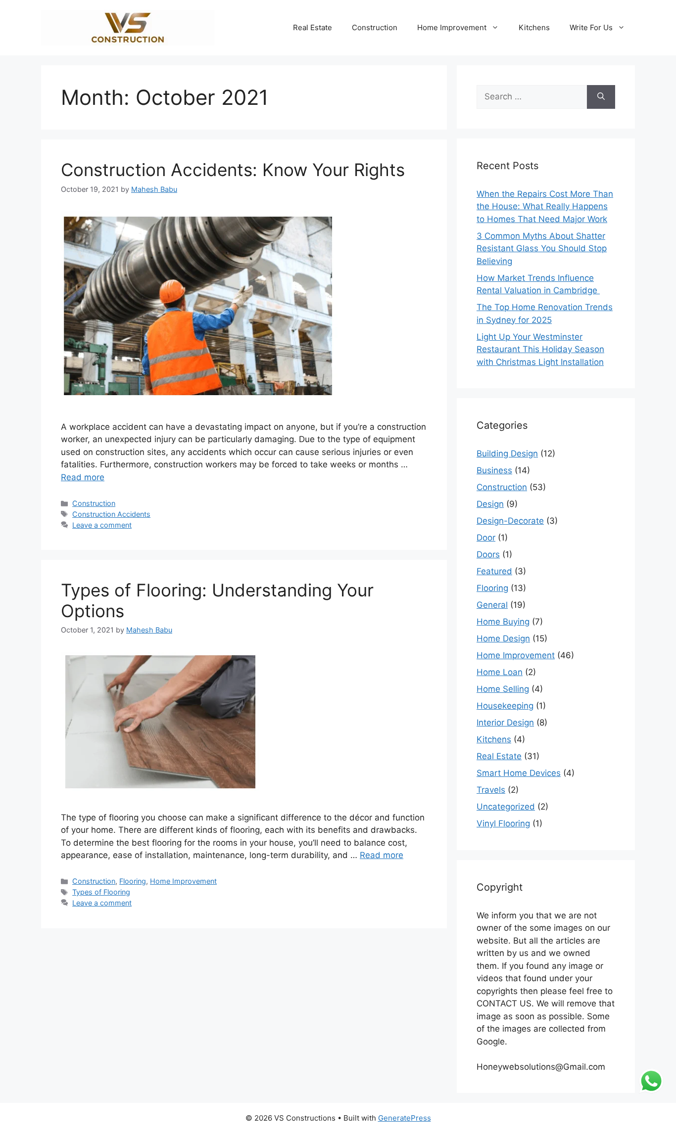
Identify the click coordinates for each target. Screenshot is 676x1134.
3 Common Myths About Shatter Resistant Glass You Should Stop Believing (542, 248)
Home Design (503, 638)
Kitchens (534, 27)
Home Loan (500, 672)
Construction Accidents (111, 514)
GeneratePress (404, 1118)
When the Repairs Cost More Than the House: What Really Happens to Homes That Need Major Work (545, 206)
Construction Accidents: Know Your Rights (233, 169)
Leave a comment (102, 525)
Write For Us (591, 27)
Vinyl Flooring (503, 823)
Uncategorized (506, 807)
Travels (491, 790)
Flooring (132, 881)
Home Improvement (451, 27)
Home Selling (503, 689)
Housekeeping (505, 706)
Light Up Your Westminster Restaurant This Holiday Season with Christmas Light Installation (540, 349)
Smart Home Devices (519, 773)
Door (486, 538)
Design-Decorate (510, 521)
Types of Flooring (101, 892)
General (492, 605)
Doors (488, 554)
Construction (374, 27)
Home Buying (503, 622)
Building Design (507, 453)
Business (494, 470)
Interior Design (505, 722)
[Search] (601, 97)
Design (490, 504)
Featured (494, 571)
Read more (82, 477)
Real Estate (312, 27)
